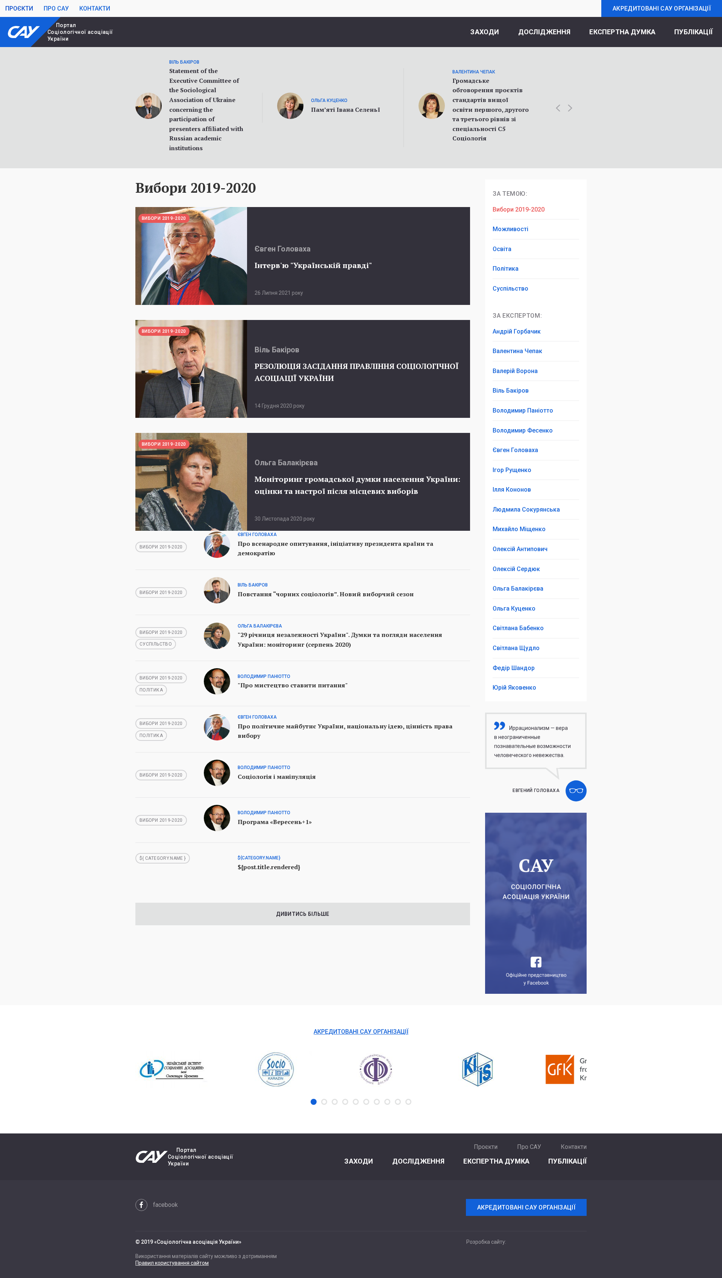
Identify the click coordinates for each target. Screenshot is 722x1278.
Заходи (484, 32)
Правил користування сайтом (172, 1263)
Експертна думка (622, 32)
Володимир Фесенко (523, 430)
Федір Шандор (514, 668)
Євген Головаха (515, 450)
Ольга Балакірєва (518, 588)
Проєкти (19, 8)
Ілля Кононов (512, 489)
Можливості (510, 229)
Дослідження (544, 32)
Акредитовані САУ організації (662, 8)
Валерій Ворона (515, 371)
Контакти (94, 8)
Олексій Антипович (520, 549)
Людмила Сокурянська (526, 509)
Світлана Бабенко (518, 628)
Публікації (693, 32)
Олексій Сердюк (516, 569)
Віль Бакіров (511, 390)
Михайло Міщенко (519, 529)
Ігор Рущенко (512, 470)
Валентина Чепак (517, 351)
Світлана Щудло (516, 648)
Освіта (502, 249)
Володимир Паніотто (523, 410)
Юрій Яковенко (514, 687)
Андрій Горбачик (517, 331)
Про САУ (56, 8)
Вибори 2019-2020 (519, 209)
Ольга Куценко (514, 608)
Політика (506, 268)
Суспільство (510, 288)
